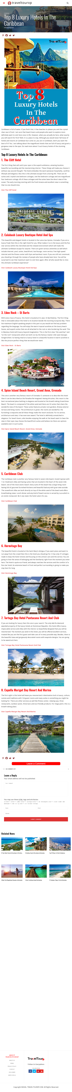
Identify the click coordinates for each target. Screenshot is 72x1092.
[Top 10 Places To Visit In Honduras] (60, 844)
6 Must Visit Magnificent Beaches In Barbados (11, 880)
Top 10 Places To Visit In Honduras (57, 853)
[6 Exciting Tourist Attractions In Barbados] (36, 844)
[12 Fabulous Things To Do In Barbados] (60, 871)
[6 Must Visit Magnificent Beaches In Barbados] (12, 871)
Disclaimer (12, 1072)
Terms (12, 1063)
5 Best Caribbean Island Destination (33, 880)
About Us (12, 1060)
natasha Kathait (9, 27)
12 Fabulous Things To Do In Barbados (58, 880)
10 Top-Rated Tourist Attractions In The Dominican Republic (12, 853)
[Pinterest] (3, 35)
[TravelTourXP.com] (19, 3)
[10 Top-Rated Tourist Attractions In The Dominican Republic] (12, 844)
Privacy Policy (12, 1066)
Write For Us (12, 1075)
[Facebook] (6, 35)
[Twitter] (13, 35)
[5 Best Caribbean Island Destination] (36, 871)
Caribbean (6, 13)
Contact (12, 1069)
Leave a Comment (36, 763)
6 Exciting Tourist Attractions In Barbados (35, 853)
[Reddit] (10, 35)
